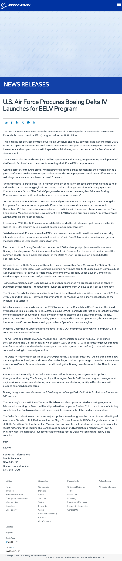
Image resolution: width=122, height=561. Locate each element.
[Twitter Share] (22, 122)
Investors (10, 491)
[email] (6, 122)
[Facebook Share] (11, 122)
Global (41, 510)
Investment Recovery (77, 502)
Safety (41, 502)
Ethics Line (72, 494)
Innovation (43, 506)
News (8, 487)
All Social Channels (107, 487)
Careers (42, 517)
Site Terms (50, 557)
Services (42, 498)
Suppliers (10, 506)
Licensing (71, 498)
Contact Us (72, 510)
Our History (11, 510)
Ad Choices (85, 557)
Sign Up (9, 532)
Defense (42, 491)
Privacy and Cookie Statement (67, 557)
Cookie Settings (97, 557)
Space (41, 494)
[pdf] (39, 122)
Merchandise (12, 502)
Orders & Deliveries (76, 487)
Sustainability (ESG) (47, 514)
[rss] (34, 122)
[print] (28, 122)
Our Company (44, 521)
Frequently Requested (77, 506)
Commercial (43, 487)
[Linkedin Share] (17, 122)
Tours (69, 491)
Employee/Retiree (14, 494)
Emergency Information (16, 498)
